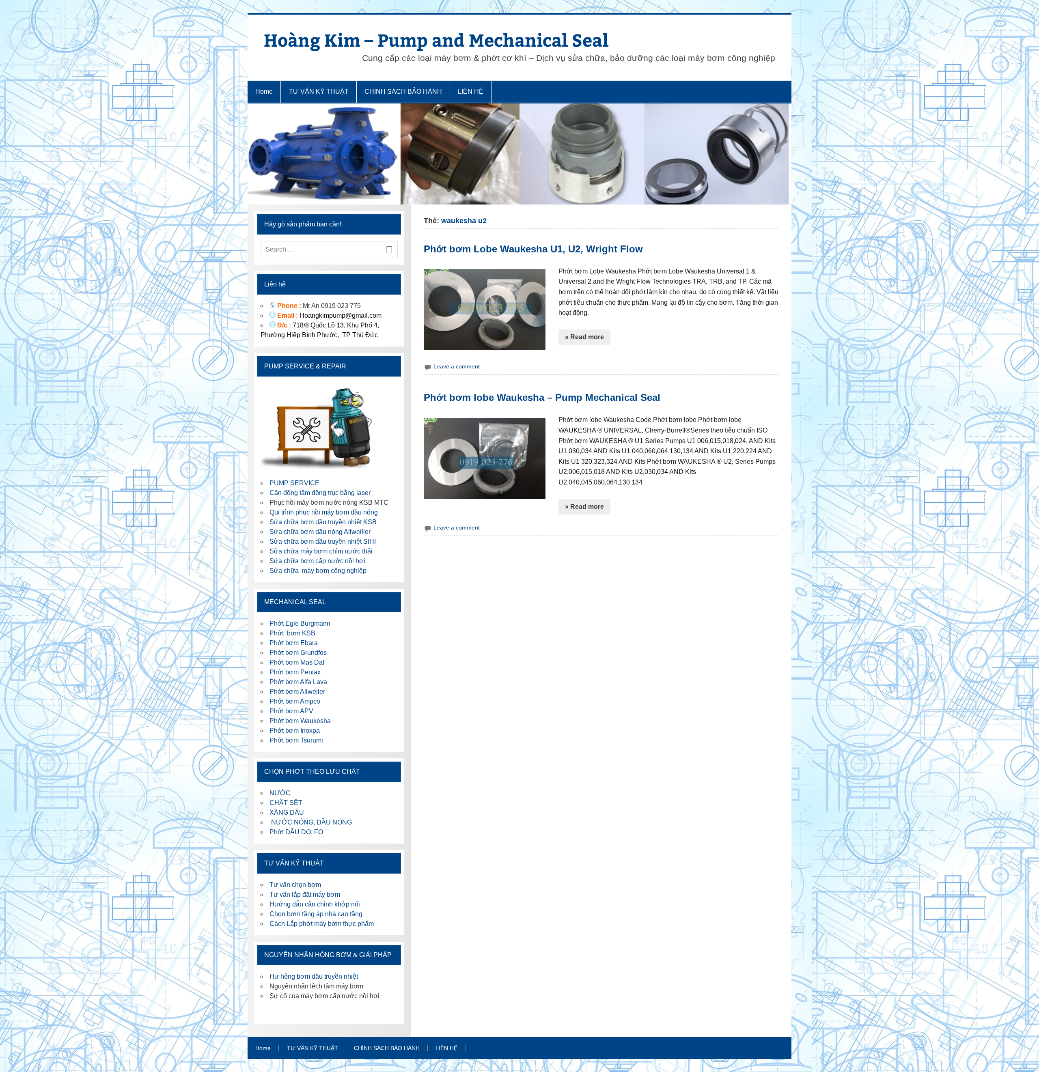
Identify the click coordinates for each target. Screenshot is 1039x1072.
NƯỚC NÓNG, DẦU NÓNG (310, 822)
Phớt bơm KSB (292, 633)
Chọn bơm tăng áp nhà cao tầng (315, 914)
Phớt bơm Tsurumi (296, 740)
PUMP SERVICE (294, 483)
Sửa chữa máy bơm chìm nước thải (321, 551)
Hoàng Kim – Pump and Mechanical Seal (436, 40)
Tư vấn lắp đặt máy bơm (304, 894)
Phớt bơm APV (291, 711)
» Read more (584, 337)
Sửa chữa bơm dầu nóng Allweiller (320, 531)
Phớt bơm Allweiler (297, 691)
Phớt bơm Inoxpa (294, 730)
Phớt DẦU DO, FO (296, 832)
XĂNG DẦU (286, 812)
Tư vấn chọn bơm (295, 884)
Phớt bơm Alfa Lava (298, 681)
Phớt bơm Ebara (293, 642)
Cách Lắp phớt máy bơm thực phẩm (321, 923)
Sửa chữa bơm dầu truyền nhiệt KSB (323, 522)
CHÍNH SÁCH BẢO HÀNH (403, 91)
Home (264, 91)
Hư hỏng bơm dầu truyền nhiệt (313, 976)
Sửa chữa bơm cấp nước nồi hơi (317, 561)
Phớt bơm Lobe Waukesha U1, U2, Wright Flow (533, 248)
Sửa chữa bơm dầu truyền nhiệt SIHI (322, 541)
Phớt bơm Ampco (294, 701)
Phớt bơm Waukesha (300, 720)
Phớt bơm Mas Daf (296, 662)
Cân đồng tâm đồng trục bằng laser (320, 492)
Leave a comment (456, 366)
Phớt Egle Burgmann (299, 623)
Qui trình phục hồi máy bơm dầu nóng (323, 512)
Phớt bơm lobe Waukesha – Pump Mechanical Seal (542, 397)
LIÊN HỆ (470, 91)
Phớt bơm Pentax (295, 672)
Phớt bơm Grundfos (298, 652)
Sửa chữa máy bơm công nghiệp (317, 570)
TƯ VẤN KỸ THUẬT (319, 91)
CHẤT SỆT (285, 802)
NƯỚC (280, 793)
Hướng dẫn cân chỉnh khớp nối (314, 904)
